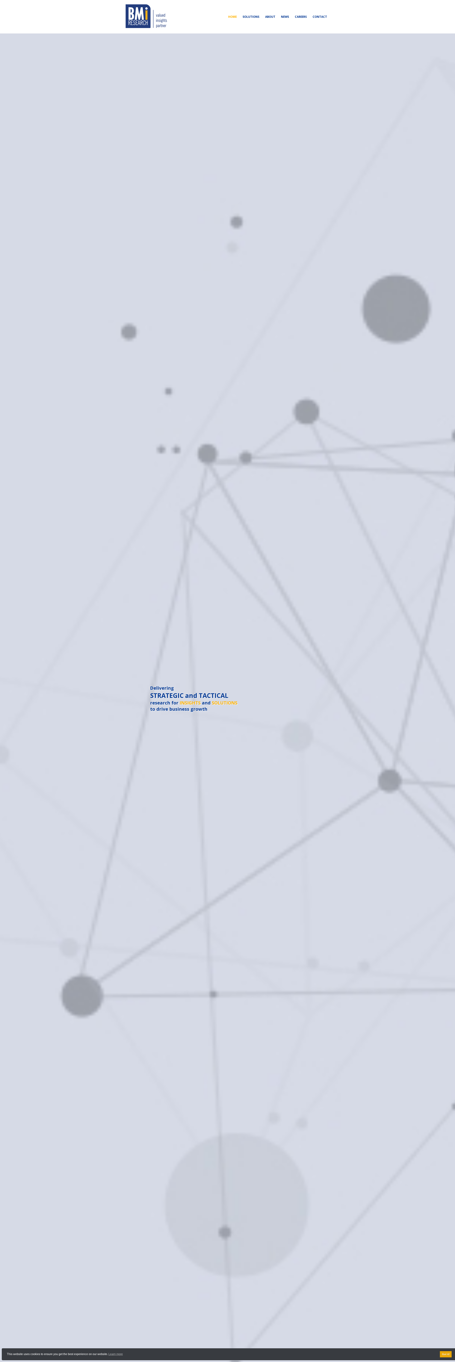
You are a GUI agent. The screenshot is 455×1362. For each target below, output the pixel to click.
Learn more (115, 1354)
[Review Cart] (449, 1346)
